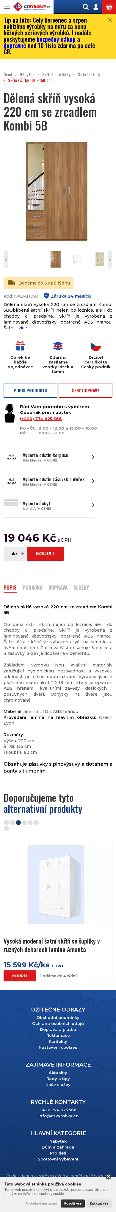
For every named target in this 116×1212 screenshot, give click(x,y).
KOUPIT (45, 554)
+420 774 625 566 (58, 1109)
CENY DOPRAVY (85, 390)
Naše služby (58, 1084)
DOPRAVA (58, 588)
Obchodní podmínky (58, 1017)
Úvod (8, 74)
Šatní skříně (88, 74)
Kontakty (58, 1041)
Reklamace (58, 1035)
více (22, 327)
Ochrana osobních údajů (58, 1023)
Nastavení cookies (58, 1047)
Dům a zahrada (58, 1147)
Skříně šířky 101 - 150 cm (29, 80)
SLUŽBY (81, 588)
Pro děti (58, 1153)
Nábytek (27, 74)
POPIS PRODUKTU (30, 390)
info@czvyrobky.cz (58, 1115)
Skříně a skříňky (56, 74)
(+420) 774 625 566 (41, 418)
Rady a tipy (58, 1078)
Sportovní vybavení (58, 1159)
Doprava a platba (58, 1029)
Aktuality (58, 1072)
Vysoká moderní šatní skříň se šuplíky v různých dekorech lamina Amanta (52, 945)
